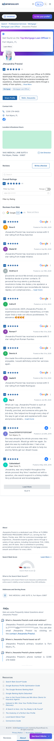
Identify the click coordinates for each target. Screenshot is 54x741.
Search (4, 24)
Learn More (8, 47)
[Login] (33, 4)
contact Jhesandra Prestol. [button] (22, 633)
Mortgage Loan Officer (10, 26)
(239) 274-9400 (12, 111)
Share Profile (10, 98)
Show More (27, 84)
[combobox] (26, 174)
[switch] (48, 189)
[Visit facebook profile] (4, 119)
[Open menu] (50, 4)
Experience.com (22, 728)
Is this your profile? (42, 16)
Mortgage (32, 24)
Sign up (39, 4)
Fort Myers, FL (12, 115)
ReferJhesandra (28, 98)
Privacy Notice (17, 733)
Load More (27, 487)
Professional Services (17, 24)
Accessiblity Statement (34, 733)
